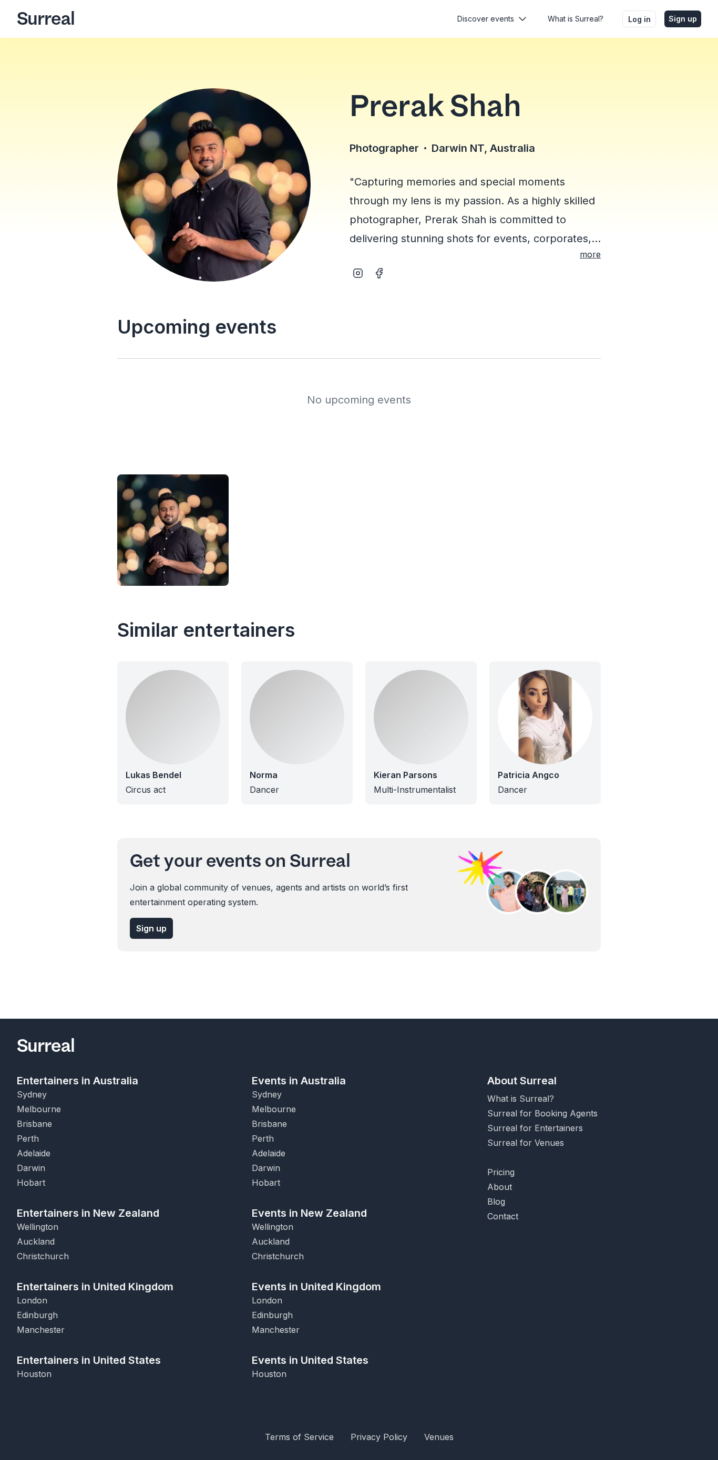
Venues (439, 1437)
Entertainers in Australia (77, 1080)
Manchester (41, 1329)
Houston (34, 1374)
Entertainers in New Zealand (88, 1213)
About (499, 1187)
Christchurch (43, 1256)
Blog (496, 1201)
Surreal (46, 18)
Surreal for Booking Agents (542, 1113)
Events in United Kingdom (316, 1286)
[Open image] (173, 530)
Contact (502, 1216)
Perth (28, 1138)
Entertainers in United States (89, 1360)
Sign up (683, 18)
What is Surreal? (575, 18)
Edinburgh (37, 1315)
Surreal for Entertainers (535, 1128)
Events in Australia (299, 1080)
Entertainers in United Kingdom (95, 1286)
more (590, 254)
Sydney (32, 1094)
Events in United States (310, 1360)
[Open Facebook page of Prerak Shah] (379, 273)
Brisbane (34, 1124)
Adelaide (33, 1153)
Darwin (31, 1168)
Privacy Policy (379, 1437)
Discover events (485, 18)
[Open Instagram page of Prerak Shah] (358, 273)
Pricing (501, 1172)
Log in (639, 19)
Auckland (36, 1241)
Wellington (37, 1226)
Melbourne (39, 1109)
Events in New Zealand (309, 1213)
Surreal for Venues (525, 1142)
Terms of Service (299, 1437)
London (32, 1300)
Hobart (31, 1182)
